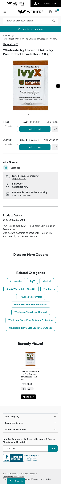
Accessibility (46, 479)
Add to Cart (28, 396)
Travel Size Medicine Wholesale (30, 304)
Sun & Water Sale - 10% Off (21, 288)
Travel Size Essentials (30, 296)
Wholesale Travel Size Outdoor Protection (30, 320)
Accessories (16, 281)
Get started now (20, 186)
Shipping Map (19, 178)
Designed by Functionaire (13, 476)
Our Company (12, 416)
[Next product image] (58, 86)
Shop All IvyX (10, 44)
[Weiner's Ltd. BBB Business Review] (30, 458)
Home (6, 35)
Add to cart (35, 129)
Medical (47, 281)
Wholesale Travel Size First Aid (31, 312)
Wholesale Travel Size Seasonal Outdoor (30, 327)
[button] (28, 114)
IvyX (12, 35)
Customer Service (14, 423)
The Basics (49, 288)
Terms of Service (31, 479)
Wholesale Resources (15, 429)
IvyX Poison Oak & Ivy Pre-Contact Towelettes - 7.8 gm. (30, 375)
